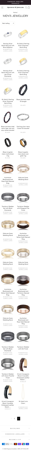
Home (15, 12)
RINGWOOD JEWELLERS (15, 434)
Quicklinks (15, 428)
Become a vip (15, 439)
